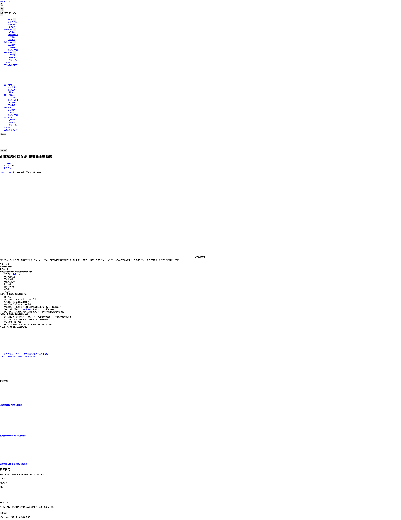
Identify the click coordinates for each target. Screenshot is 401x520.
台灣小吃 (11, 102)
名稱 (2, 479)
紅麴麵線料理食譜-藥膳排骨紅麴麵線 (13, 464)
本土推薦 (11, 105)
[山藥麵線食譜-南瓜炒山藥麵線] (15, 400)
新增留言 (4, 503)
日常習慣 (11, 120)
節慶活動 (11, 90)
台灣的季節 (12, 125)
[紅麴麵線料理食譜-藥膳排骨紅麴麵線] (15, 459)
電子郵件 (4, 483)
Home (2, 172)
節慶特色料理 (13, 100)
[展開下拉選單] (14, 85)
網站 (1, 487)
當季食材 (11, 97)
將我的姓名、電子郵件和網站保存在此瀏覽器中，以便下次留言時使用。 (29, 507)
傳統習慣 (11, 92)
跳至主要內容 (5, 1)
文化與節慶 (8, 85)
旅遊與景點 (8, 107)
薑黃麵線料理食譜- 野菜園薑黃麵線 (13, 436)
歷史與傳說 (12, 87)
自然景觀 (11, 112)
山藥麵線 (27, 309)
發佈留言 (3, 513)
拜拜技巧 (11, 122)
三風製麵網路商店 (11, 130)
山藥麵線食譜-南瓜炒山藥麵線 (11, 405)
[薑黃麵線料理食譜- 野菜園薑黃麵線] (15, 431)
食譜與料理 (8, 95)
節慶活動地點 (13, 115)
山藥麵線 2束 (16, 274)
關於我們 (7, 127)
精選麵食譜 (8, 168)
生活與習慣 (8, 117)
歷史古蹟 (11, 110)
